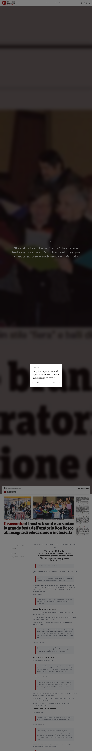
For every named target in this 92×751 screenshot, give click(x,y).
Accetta (39, 382)
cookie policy (51, 375)
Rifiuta (53, 382)
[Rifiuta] (60, 365)
